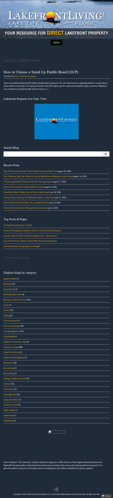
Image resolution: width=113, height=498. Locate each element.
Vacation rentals (11, 404)
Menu (56, 42)
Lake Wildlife (9, 336)
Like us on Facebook (17, 257)
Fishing (7, 315)
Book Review (9, 289)
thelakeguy (31, 76)
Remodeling (9, 368)
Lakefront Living (11, 347)
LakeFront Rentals (11, 352)
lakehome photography (14, 357)
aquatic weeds (10, 278)
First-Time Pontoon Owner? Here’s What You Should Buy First (30, 171)
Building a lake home (13, 294)
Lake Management (12, 331)
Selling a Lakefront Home (14, 378)
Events (6, 310)
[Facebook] (56, 489)
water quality (9, 410)
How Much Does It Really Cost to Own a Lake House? (27, 192)
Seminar (7, 383)
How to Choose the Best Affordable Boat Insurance (26, 208)
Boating (7, 284)
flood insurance (10, 320)
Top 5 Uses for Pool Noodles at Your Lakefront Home (26, 202)
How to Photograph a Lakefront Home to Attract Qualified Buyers (32, 230)
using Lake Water (11, 399)
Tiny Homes (9, 389)
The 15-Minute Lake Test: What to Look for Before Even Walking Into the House (38, 176)
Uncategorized (10, 394)
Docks (6, 305)
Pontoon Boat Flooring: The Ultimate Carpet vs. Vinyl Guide (29, 197)
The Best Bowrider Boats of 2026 (18, 225)
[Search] (105, 154)
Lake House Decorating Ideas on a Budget (22, 246)
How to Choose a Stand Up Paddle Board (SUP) (41, 72)
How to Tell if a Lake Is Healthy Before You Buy (24, 187)
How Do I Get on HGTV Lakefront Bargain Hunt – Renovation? (30, 235)
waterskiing (9, 415)
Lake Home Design (12, 326)
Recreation (8, 362)
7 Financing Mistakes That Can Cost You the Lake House (28, 181)
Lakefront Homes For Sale (15, 341)
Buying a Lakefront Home (15, 299)
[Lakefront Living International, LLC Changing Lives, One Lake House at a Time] (56, 19)
